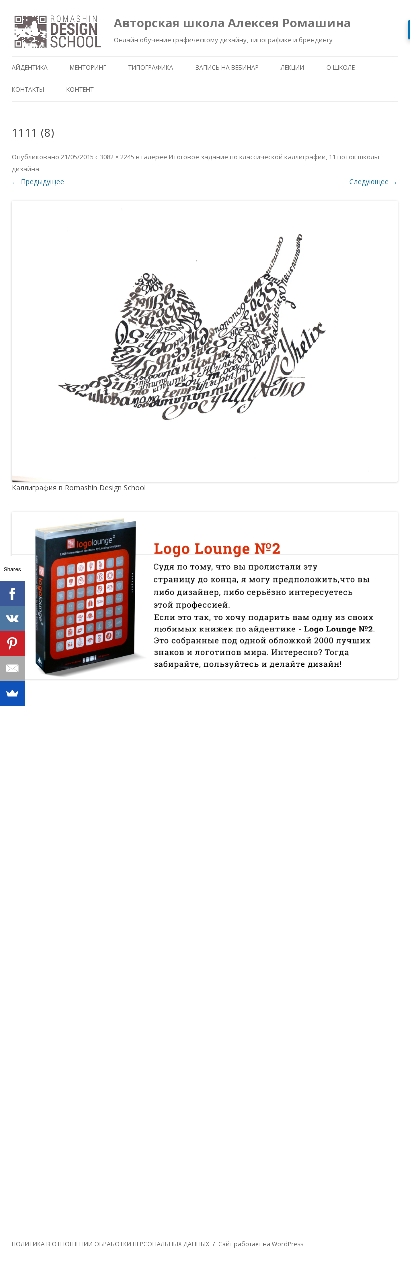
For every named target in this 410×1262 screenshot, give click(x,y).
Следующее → (374, 181)
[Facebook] (12, 593)
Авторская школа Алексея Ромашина (232, 22)
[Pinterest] (12, 643)
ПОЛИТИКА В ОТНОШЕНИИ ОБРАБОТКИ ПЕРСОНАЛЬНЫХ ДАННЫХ (111, 1244)
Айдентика (30, 67)
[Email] (12, 668)
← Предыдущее (38, 181)
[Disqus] (205, 817)
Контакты (28, 89)
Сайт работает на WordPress (261, 1244)
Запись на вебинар (227, 67)
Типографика (151, 67)
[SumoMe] (12, 693)
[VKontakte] (12, 618)
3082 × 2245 (117, 156)
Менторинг (88, 67)
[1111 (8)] (205, 341)
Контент (80, 89)
